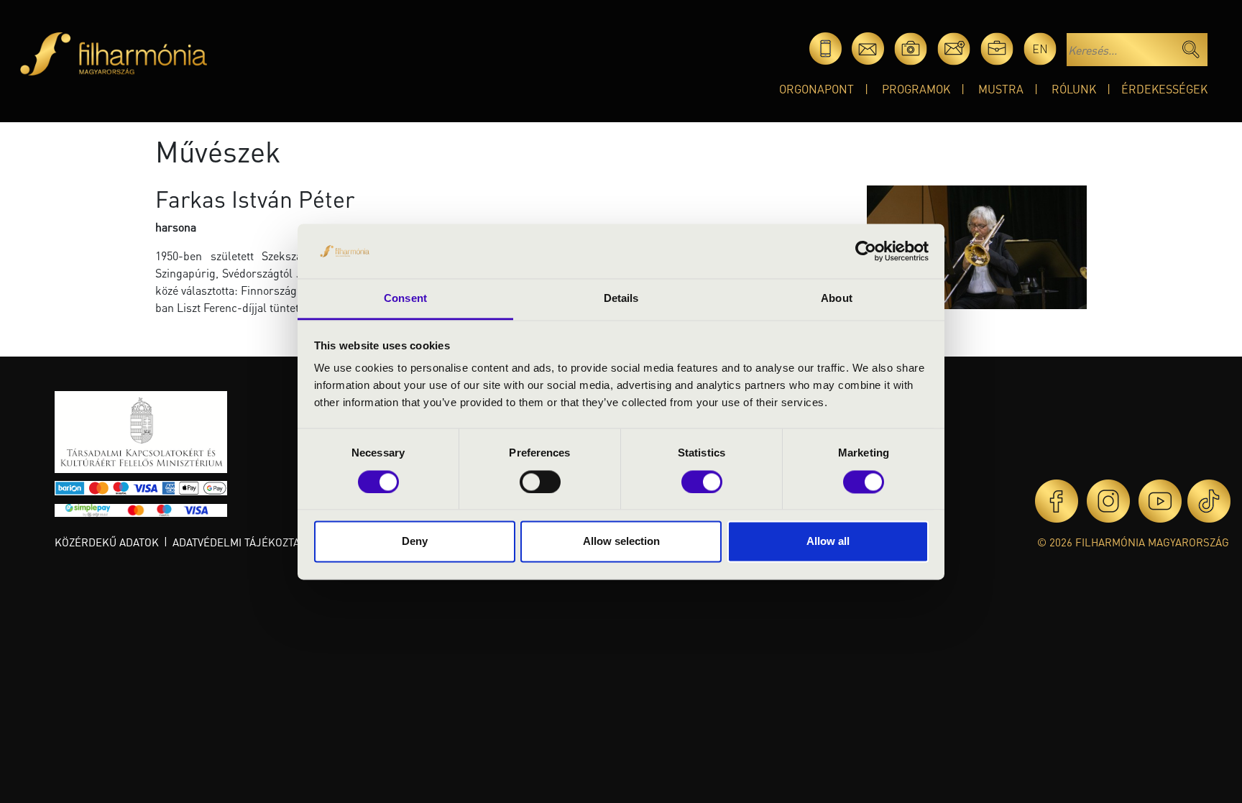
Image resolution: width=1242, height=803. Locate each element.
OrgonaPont (816, 88)
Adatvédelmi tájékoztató (242, 542)
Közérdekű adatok (107, 542)
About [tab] (836, 299)
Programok (916, 88)
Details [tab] (621, 299)
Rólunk (1074, 88)
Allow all (828, 542)
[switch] (540, 481)
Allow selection (621, 542)
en (1040, 48)
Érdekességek (1164, 88)
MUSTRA (1001, 88)
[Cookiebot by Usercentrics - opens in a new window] (866, 251)
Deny (415, 542)
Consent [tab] (405, 299)
